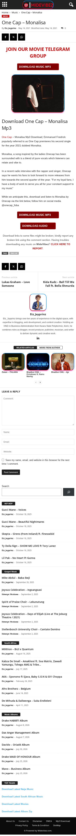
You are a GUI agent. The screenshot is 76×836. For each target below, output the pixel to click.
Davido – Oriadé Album (16, 744)
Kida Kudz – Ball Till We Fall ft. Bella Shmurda (58, 283)
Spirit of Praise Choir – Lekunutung (23, 602)
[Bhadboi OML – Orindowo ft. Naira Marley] (38, 361)
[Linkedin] (38, 338)
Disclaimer (37, 821)
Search (5, 486)
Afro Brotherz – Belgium (16, 688)
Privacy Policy (21, 825)
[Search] (68, 492)
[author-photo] (38, 302)
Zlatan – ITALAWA (10, 372)
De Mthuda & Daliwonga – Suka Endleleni (26, 700)
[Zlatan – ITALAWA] (13, 361)
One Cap (7, 137)
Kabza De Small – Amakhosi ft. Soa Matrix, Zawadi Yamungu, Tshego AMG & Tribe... (32, 663)
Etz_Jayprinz (10, 28)
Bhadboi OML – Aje (60, 372)
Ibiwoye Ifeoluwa (10, 594)
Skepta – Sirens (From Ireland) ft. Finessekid (28, 533)
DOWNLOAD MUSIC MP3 (35, 66)
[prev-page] (36, 382)
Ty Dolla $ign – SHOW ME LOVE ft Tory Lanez (29, 546)
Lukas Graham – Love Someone (16, 283)
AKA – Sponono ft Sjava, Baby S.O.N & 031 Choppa (32, 676)
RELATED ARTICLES (25, 347)
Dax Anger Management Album (20, 732)
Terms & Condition (40, 825)
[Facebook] (5, 37)
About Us (10, 821)
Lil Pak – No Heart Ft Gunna (18, 558)
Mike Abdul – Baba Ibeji (16, 577)
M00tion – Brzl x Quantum (17, 649)
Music (15, 12)
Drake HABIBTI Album (15, 720)
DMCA (49, 821)
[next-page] (40, 382)
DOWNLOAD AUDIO (35, 225)
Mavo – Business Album (16, 768)
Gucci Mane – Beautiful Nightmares (23, 521)
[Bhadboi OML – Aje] (62, 361)
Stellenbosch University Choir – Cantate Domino (31, 629)
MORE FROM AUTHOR (49, 347)
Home (5, 12)
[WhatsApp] (21, 37)
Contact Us (24, 821)
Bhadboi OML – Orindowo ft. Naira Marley (35, 374)
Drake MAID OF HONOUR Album (21, 756)
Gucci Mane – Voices (14, 509)
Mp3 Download (63, 821)
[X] (13, 37)
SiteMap (57, 825)
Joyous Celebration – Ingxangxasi (22, 589)
